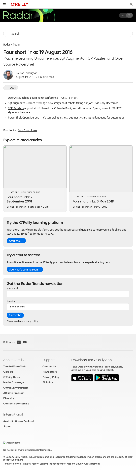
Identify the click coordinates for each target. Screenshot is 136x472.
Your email (12, 288)
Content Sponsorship (16, 403)
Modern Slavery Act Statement (83, 463)
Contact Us (49, 366)
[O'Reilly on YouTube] (25, 342)
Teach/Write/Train (14, 366)
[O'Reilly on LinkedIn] (19, 342)
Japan (7, 426)
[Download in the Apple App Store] (82, 380)
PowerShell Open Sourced (23, 117)
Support (48, 360)
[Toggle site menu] (4, 4)
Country (11, 300)
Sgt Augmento (16, 103)
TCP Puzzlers (16, 108)
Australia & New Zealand (18, 421)
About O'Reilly (13, 360)
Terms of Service (12, 463)
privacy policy (31, 321)
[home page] (19, 4)
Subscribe (15, 315)
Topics (17, 44)
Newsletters (49, 371)
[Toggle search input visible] (132, 4)
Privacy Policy (50, 377)
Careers (8, 371)
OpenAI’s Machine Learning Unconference (33, 97)
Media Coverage (13, 382)
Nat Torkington (28, 73)
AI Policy (47, 382)
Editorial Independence (52, 463)
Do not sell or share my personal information (27, 449)
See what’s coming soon (23, 269)
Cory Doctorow (109, 103)
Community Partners (15, 387)
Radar (6, 44)
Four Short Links (27, 130)
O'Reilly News (11, 377)
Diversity (8, 398)
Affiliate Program (13, 393)
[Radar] (29, 15)
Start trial (15, 241)
